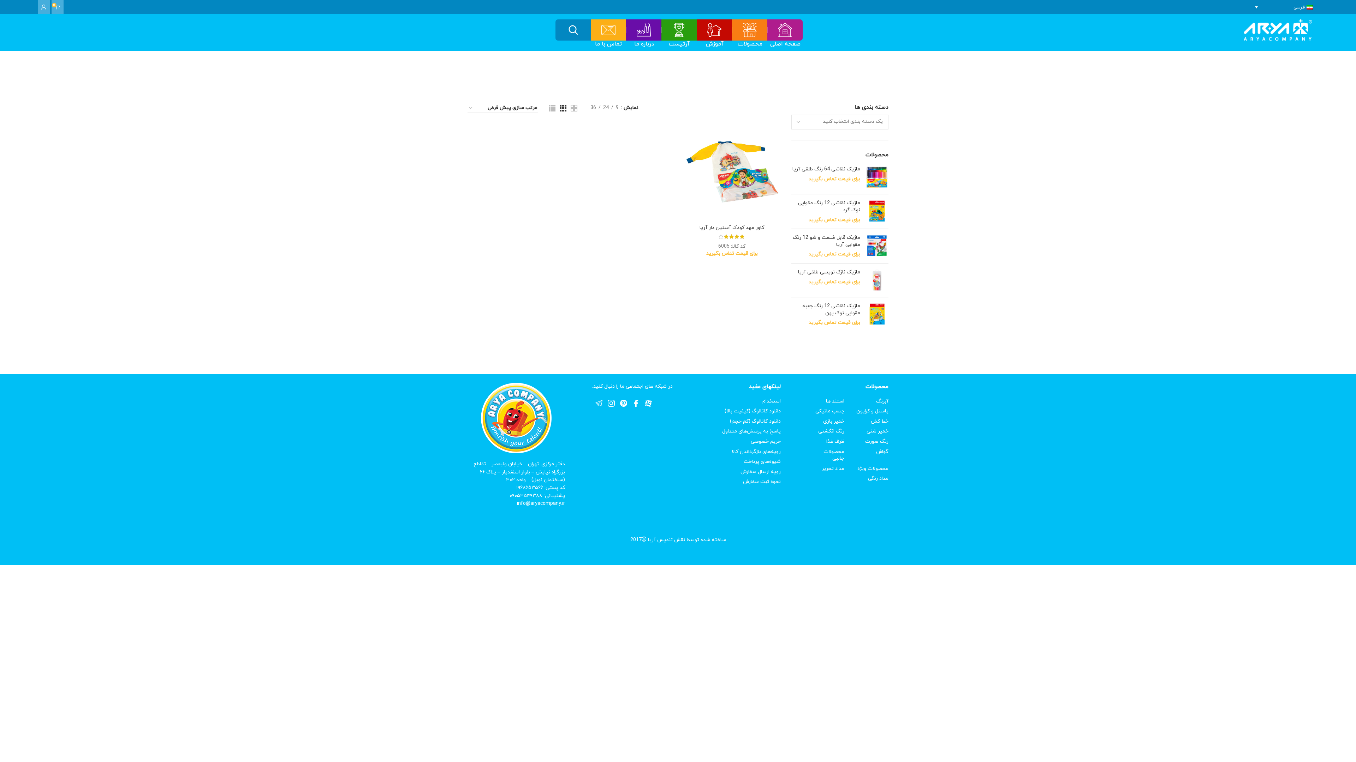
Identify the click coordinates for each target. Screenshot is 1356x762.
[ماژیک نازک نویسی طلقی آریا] (877, 280)
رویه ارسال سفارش (761, 471)
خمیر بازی (833, 421)
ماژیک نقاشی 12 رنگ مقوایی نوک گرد (829, 206)
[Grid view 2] (574, 108)
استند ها (835, 401)
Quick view (688, 135)
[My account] (44, 7)
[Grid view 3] (563, 108)
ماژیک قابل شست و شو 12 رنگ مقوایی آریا (826, 241)
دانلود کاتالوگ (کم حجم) (755, 421)
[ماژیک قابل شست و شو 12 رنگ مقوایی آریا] (877, 246)
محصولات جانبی (833, 455)
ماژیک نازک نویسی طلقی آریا (829, 272)
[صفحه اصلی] (785, 30)
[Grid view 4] (552, 108)
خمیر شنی (877, 431)
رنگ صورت (876, 441)
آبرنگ (882, 401)
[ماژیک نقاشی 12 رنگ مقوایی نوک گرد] (877, 211)
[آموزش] (714, 30)
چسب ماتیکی (829, 411)
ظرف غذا (835, 441)
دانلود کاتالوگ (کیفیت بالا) (753, 411)
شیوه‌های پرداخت (762, 461)
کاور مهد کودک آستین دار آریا (732, 227)
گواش (882, 451)
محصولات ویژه (872, 468)
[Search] (573, 30)
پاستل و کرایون (872, 411)
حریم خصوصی (766, 441)
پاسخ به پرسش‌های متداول (751, 431)
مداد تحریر (833, 468)
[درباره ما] (643, 30)
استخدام (771, 401)
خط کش (879, 421)
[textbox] (853, 121)
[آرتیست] (679, 30)
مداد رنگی (878, 478)
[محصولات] (749, 30)
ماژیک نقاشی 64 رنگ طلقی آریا (826, 169)
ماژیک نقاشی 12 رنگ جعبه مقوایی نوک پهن (831, 309)
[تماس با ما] (608, 30)
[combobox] (840, 122)
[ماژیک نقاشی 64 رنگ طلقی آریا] (877, 177)
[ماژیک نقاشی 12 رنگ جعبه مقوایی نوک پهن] (877, 314)
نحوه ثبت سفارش (762, 481)
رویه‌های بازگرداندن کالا (756, 451)
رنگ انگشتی (831, 431)
